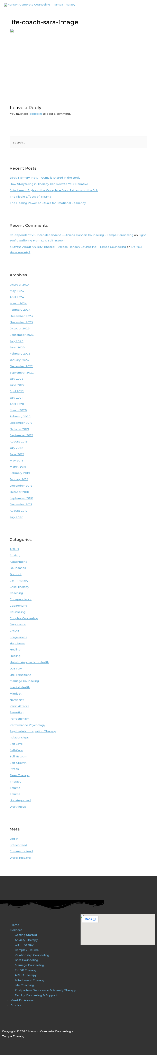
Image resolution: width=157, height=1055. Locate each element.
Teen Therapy (19, 775)
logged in (35, 113)
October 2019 (19, 429)
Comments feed (21, 851)
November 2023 (21, 322)
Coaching (16, 593)
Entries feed (18, 845)
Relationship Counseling (32, 955)
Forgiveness (18, 637)
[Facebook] (4, 1022)
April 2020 (17, 404)
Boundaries (18, 567)
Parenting (17, 712)
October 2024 (20, 284)
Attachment (18, 561)
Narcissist (17, 699)
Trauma (15, 787)
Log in (14, 838)
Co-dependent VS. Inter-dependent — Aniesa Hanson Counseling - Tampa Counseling (71, 235)
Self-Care (16, 750)
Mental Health (20, 687)
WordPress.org (20, 857)
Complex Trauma (27, 950)
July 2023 (16, 341)
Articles (15, 1005)
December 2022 (21, 366)
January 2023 (19, 359)
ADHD (14, 549)
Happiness (17, 643)
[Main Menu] (149, 5)
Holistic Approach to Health (29, 662)
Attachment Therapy (29, 980)
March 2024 (18, 303)
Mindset (15, 693)
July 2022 (16, 378)
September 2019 (21, 435)
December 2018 (21, 485)
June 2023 (17, 347)
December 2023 (21, 316)
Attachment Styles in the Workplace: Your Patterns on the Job (54, 190)
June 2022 (17, 385)
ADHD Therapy (26, 975)
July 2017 (16, 517)
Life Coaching (24, 985)
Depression (18, 624)
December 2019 (21, 422)
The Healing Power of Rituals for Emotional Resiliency (48, 203)
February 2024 (20, 309)
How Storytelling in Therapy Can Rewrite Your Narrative (49, 184)
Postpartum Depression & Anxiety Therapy (45, 990)
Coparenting (18, 605)
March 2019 (18, 466)
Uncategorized (20, 800)
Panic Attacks (19, 706)
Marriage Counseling (24, 681)
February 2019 (20, 473)
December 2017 (21, 504)
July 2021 (16, 397)
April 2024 (17, 297)
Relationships (19, 737)
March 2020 (18, 410)
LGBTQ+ (16, 668)
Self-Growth (18, 762)
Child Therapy (19, 586)
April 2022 (17, 391)
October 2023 (20, 328)
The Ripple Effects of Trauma (30, 196)
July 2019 (16, 447)
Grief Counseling (26, 960)
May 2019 (16, 460)
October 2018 (19, 492)
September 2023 (22, 334)
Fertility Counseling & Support (36, 995)
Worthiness (18, 806)
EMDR (14, 630)
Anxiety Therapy (26, 940)
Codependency (20, 599)
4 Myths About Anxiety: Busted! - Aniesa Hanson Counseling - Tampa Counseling (68, 246)
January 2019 (19, 479)
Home (14, 924)
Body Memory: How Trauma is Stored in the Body (45, 177)
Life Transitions (20, 674)
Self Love (16, 743)
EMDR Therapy (25, 970)
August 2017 (18, 510)
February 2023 (20, 353)
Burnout (15, 574)
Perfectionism (19, 718)
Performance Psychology (27, 725)
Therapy (15, 781)
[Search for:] (78, 142)
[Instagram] (13, 1022)
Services (16, 930)
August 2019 (19, 441)
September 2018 (21, 498)
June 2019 (17, 454)
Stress (14, 768)
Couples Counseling (24, 618)
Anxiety (15, 555)
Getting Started (26, 934)
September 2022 (22, 372)
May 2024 (17, 290)
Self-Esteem (18, 756)
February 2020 (20, 416)
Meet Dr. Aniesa (22, 1000)
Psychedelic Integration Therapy (33, 731)
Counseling (18, 612)
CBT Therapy (19, 580)
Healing (15, 649)
